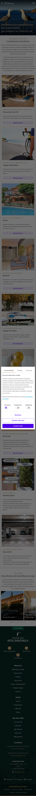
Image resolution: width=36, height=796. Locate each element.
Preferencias (18, 405)
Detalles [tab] (19, 370)
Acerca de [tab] (29, 370)
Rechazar (18, 415)
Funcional (7, 405)
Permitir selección (18, 420)
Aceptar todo (18, 426)
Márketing (29, 405)
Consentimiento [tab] (9, 370)
